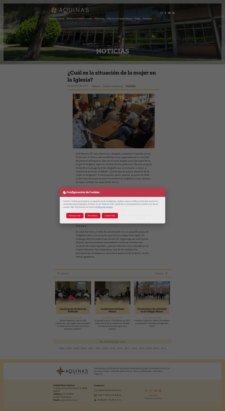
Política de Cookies (104, 207)
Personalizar (93, 215)
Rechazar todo (75, 215)
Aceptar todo (110, 215)
